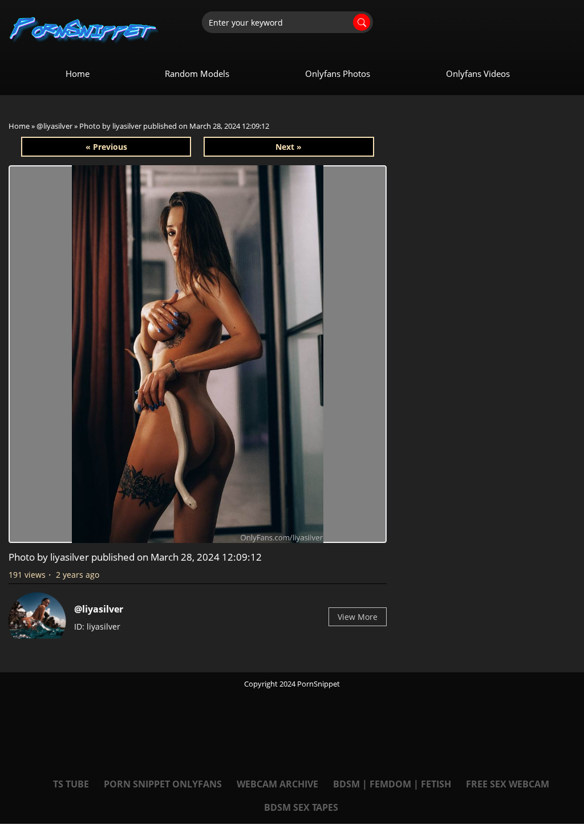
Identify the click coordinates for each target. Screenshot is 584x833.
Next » (288, 146)
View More (358, 616)
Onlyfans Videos (478, 73)
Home (78, 73)
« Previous (106, 146)
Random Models (197, 73)
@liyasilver (54, 126)
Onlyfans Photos (337, 73)
